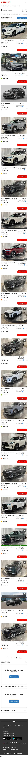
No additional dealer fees (20, 73)
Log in (23, 743)
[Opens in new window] (7, 738)
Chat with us (5, 728)
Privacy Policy (13, 747)
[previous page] (8, 658)
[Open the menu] (26, 2)
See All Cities (6, 731)
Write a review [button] (14, 677)
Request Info (22, 50)
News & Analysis (6, 726)
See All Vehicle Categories (9, 735)
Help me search (22, 18)
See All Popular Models (8, 733)
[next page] (20, 658)
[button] (22, 10)
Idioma (6, 743)
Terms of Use (6, 747)
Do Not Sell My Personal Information (10, 749)
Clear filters (24, 14)
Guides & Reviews (19, 726)
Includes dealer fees (20, 41)
